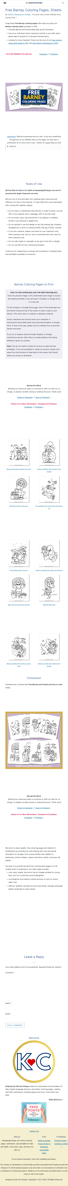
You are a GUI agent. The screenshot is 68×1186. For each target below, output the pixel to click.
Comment (10, 973)
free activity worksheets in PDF (45, 43)
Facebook (43, 54)
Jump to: (12, 146)
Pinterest (54, 54)
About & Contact (44, 1140)
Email (8, 1014)
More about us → (56, 1099)
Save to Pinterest (42, 397)
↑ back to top (34, 1131)
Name (8, 1003)
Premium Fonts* (60, 1140)
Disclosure (11, 137)
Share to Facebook (25, 397)
